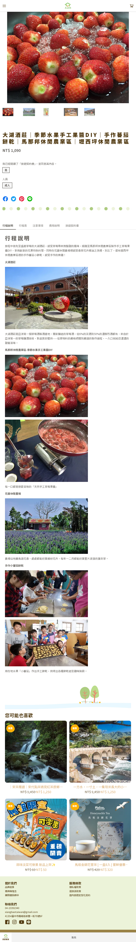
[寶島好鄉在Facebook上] (7, 924)
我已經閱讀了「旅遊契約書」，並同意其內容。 (29, 164)
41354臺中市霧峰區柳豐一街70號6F (23, 916)
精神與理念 (11, 891)
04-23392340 (12, 908)
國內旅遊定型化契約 (79, 895)
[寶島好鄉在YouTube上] (21, 924)
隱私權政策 (75, 887)
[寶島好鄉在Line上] (28, 924)
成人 (7, 185)
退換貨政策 (75, 891)
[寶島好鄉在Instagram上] (14, 924)
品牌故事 (9, 887)
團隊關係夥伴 (12, 895)
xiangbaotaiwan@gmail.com (21, 912)
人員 (5, 179)
